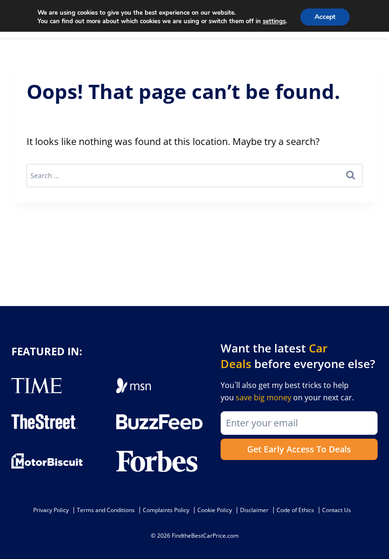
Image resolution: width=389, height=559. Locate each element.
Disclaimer (254, 510)
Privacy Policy (51, 510)
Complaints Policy (166, 510)
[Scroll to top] (374, 530)
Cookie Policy (214, 510)
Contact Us (336, 510)
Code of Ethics (295, 510)
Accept (325, 16)
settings (274, 21)
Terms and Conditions (106, 510)
